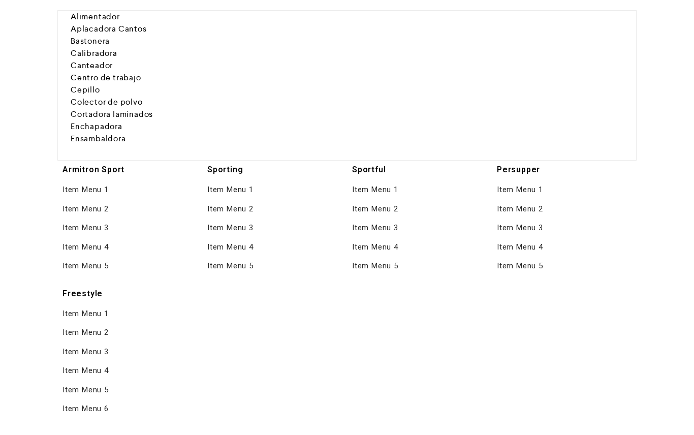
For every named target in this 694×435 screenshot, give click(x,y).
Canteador (92, 65)
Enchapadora (96, 126)
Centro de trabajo (106, 77)
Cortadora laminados (112, 114)
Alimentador (95, 16)
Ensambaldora (98, 138)
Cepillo (85, 89)
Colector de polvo (107, 102)
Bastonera (90, 41)
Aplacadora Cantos (109, 28)
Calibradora (94, 53)
